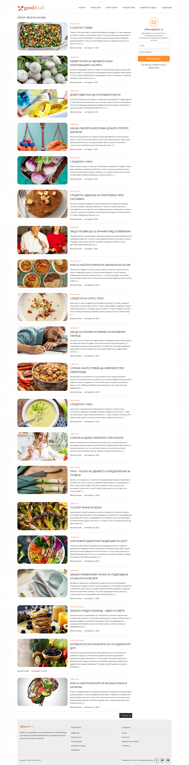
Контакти (125, 737)
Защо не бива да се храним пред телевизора (100, 231)
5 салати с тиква (81, 27)
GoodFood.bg (35, 760)
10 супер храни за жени (85, 507)
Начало (82, 8)
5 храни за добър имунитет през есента (96, 437)
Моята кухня (112, 8)
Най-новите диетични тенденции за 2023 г (99, 541)
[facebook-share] (156, 760)
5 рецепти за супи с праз (86, 298)
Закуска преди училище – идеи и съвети (97, 610)
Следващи (124, 715)
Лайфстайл (96, 8)
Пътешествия (129, 8)
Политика (126, 745)
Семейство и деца (78, 745)
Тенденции (167, 8)
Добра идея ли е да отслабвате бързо (95, 94)
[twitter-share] (162, 760)
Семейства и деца (148, 8)
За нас (124, 733)
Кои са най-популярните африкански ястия (100, 265)
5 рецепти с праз (81, 404)
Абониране (154, 58)
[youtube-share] (168, 760)
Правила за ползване (130, 741)
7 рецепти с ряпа (81, 161)
